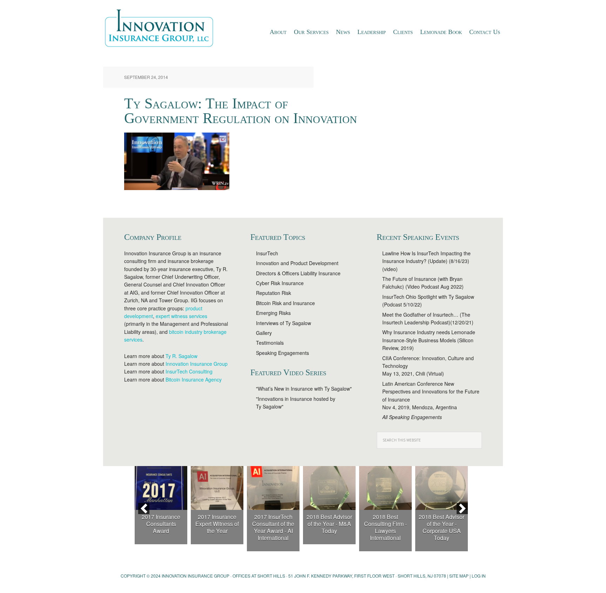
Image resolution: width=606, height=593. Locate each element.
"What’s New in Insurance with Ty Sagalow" (304, 388)
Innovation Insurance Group (162, 30)
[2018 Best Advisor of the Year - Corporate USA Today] (441, 488)
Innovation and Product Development (297, 263)
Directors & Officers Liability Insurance (298, 273)
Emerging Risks (273, 312)
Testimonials (270, 342)
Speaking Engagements (282, 352)
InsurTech (267, 253)
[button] (143, 508)
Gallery (264, 332)
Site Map (459, 576)
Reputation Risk (273, 292)
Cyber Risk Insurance (280, 283)
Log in (479, 576)
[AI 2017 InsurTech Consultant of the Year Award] (273, 488)
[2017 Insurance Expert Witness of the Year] (217, 488)
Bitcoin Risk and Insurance (285, 302)
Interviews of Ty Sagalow (283, 322)
